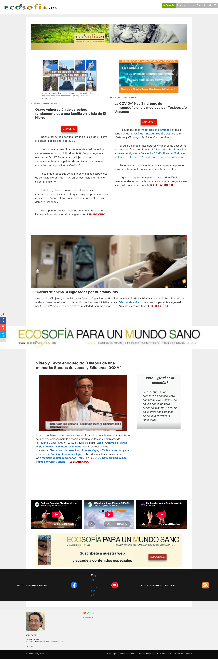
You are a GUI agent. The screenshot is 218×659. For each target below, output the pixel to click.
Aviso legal (111, 653)
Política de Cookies (127, 653)
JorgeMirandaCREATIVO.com (52, 642)
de (74, 450)
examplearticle (88, 617)
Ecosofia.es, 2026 (36, 653)
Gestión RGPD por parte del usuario (176, 653)
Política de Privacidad (148, 653)
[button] (215, 5)
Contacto (201, 5)
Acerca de (189, 5)
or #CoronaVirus (76, 292)
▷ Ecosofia (169, 5)
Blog (179, 5)
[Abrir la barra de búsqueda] (210, 5)
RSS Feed (89, 613)
